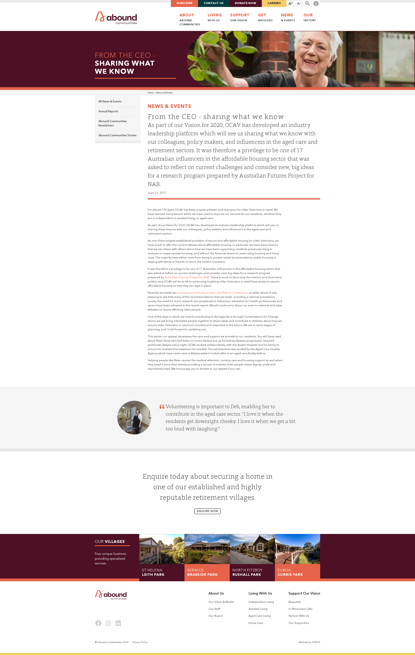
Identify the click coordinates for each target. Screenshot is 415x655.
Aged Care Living (260, 616)
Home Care (256, 623)
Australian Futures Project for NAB (187, 277)
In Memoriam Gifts (301, 609)
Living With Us (260, 593)
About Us (216, 593)
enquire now (207, 511)
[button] (307, 3)
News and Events (164, 93)
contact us (214, 3)
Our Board (215, 616)
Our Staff (214, 609)
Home (151, 93)
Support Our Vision (304, 593)
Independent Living (261, 602)
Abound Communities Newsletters (112, 123)
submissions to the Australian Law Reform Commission (212, 293)
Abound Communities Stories (117, 135)
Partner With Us (299, 616)
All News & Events (110, 101)
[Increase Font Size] (290, 3)
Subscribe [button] (184, 3)
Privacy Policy (140, 642)
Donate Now (245, 3)
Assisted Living (258, 609)
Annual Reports (108, 111)
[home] (116, 17)
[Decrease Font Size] (299, 3)
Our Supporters (299, 623)
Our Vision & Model (221, 602)
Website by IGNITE (309, 642)
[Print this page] (316, 3)
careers (274, 3)
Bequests (295, 602)
